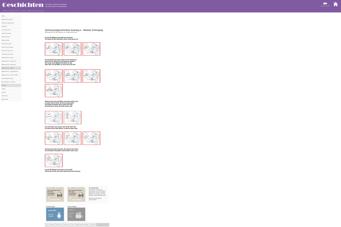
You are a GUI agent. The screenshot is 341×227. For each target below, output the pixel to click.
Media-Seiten (5, 99)
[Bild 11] (91, 83)
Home (3, 16)
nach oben (93, 224)
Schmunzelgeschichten (7, 78)
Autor (72, 224)
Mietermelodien (5, 40)
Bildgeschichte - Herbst (7, 57)
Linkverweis (5, 95)
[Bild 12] (54, 97)
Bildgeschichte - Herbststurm (9, 61)
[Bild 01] (54, 56)
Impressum (59, 224)
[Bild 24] (91, 145)
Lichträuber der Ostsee (7, 54)
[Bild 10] (73, 83)
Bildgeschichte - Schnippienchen (10, 71)
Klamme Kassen (6, 36)
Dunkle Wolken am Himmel (8, 82)
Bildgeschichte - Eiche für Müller (10, 75)
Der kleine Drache (6, 30)
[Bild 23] (73, 145)
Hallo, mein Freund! (6, 43)
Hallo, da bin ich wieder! (7, 47)
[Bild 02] (73, 56)
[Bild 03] (91, 56)
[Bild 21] (54, 124)
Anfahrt (3, 88)
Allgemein (4, 26)
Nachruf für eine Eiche (7, 50)
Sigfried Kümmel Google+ (82, 224)
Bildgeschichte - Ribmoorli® (9, 64)
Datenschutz (66, 224)
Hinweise (4, 85)
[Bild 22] (73, 124)
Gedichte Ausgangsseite (8, 23)
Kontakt (4, 92)
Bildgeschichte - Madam (8, 68)
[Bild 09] (54, 83)
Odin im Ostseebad (6, 33)
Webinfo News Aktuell (7, 19)
